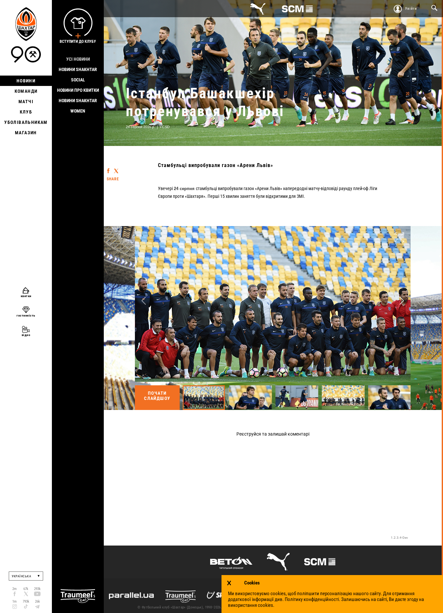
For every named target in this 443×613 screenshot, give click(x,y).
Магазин (26, 132)
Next (402, 301)
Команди (26, 91)
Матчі (25, 101)
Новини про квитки (78, 90)
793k (26, 601)
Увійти (411, 8)
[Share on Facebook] (108, 167)
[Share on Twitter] (116, 168)
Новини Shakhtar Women (78, 106)
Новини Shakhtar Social (78, 74)
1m (14, 601)
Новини (26, 80)
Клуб (26, 111)
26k (37, 601)
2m (14, 589)
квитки (26, 296)
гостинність (26, 315)
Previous (143, 301)
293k (37, 589)
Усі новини (78, 59)
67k (25, 589)
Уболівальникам (26, 122)
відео (26, 335)
